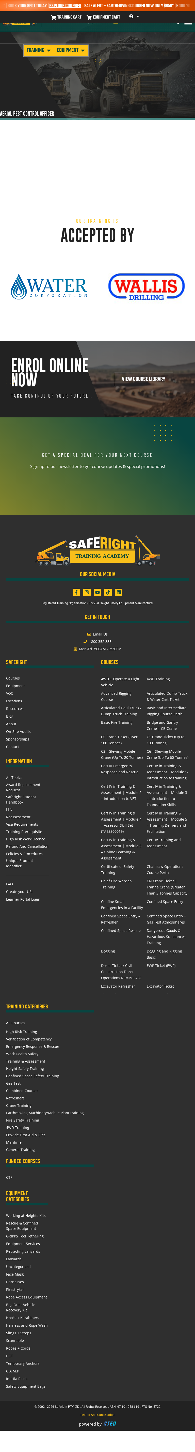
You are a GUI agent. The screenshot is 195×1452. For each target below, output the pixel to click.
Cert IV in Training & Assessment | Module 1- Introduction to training (167, 771)
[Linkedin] (118, 592)
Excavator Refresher (118, 986)
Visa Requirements (22, 824)
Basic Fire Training (117, 722)
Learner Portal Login (23, 899)
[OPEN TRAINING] (49, 50)
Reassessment (18, 816)
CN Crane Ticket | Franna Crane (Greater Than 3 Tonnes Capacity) (167, 887)
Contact (12, 746)
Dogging (108, 951)
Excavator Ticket (160, 986)
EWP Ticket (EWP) (161, 965)
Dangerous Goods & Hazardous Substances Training (166, 936)
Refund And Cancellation (27, 846)
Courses (13, 678)
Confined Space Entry (165, 901)
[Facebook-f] (76, 592)
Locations (14, 701)
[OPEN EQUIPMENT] (83, 50)
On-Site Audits (18, 731)
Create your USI (19, 891)
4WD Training (158, 678)
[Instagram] (87, 592)
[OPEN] (138, 16)
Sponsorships (17, 739)
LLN (9, 809)
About (11, 723)
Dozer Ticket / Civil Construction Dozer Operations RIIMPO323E (121, 971)
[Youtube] (97, 592)
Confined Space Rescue (121, 930)
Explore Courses (55, 6)
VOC (9, 693)
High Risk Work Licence (25, 839)
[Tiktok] (108, 592)
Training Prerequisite (24, 831)
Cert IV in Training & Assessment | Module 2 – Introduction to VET (121, 792)
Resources (15, 708)
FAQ (9, 884)
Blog (9, 716)
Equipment (15, 685)
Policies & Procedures (24, 853)
